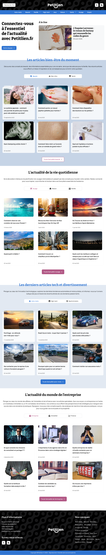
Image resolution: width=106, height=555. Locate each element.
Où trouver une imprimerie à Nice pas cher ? (81, 485)
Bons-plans (79, 525)
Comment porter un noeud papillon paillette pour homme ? (49, 109)
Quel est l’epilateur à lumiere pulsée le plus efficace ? (82, 145)
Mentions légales (7, 529)
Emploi (89, 12)
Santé (72, 12)
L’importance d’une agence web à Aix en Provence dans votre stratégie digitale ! (52, 449)
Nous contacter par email (10, 522)
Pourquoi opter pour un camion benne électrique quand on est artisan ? (51, 367)
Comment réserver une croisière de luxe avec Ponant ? (15, 222)
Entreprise (78, 528)
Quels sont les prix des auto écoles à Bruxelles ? (81, 334)
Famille (36, 12)
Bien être (93, 522)
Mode (83, 539)
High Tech (93, 533)
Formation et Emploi (82, 533)
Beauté (27, 12)
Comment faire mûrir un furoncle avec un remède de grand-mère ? (50, 145)
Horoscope (79, 536)
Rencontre (90, 539)
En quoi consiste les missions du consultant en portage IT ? (14, 449)
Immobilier (87, 536)
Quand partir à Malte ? (12, 254)
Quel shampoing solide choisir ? (15, 144)
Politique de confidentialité (11, 531)
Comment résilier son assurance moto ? (86, 366)
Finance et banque (81, 530)
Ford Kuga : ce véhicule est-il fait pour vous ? (12, 334)
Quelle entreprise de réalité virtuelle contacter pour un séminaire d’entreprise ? (82, 450)
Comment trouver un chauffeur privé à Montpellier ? (49, 255)
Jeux (55, 12)
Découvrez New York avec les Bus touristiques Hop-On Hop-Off (50, 222)
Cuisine (94, 525)
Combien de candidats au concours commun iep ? (47, 485)
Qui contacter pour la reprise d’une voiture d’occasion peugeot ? (16, 367)
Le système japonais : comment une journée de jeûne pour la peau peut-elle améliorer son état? (16, 110)
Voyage (81, 12)
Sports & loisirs (80, 542)
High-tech (46, 12)
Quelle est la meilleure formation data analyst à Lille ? (15, 485)
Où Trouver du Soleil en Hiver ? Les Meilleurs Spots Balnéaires (83, 222)
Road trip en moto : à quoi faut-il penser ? (53, 333)
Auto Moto (78, 522)
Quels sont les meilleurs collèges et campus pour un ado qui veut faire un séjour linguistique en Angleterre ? (85, 256)
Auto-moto (18, 12)
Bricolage (87, 525)
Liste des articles (7, 527)
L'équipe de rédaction (9, 524)
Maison (62, 12)
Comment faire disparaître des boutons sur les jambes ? (82, 109)
